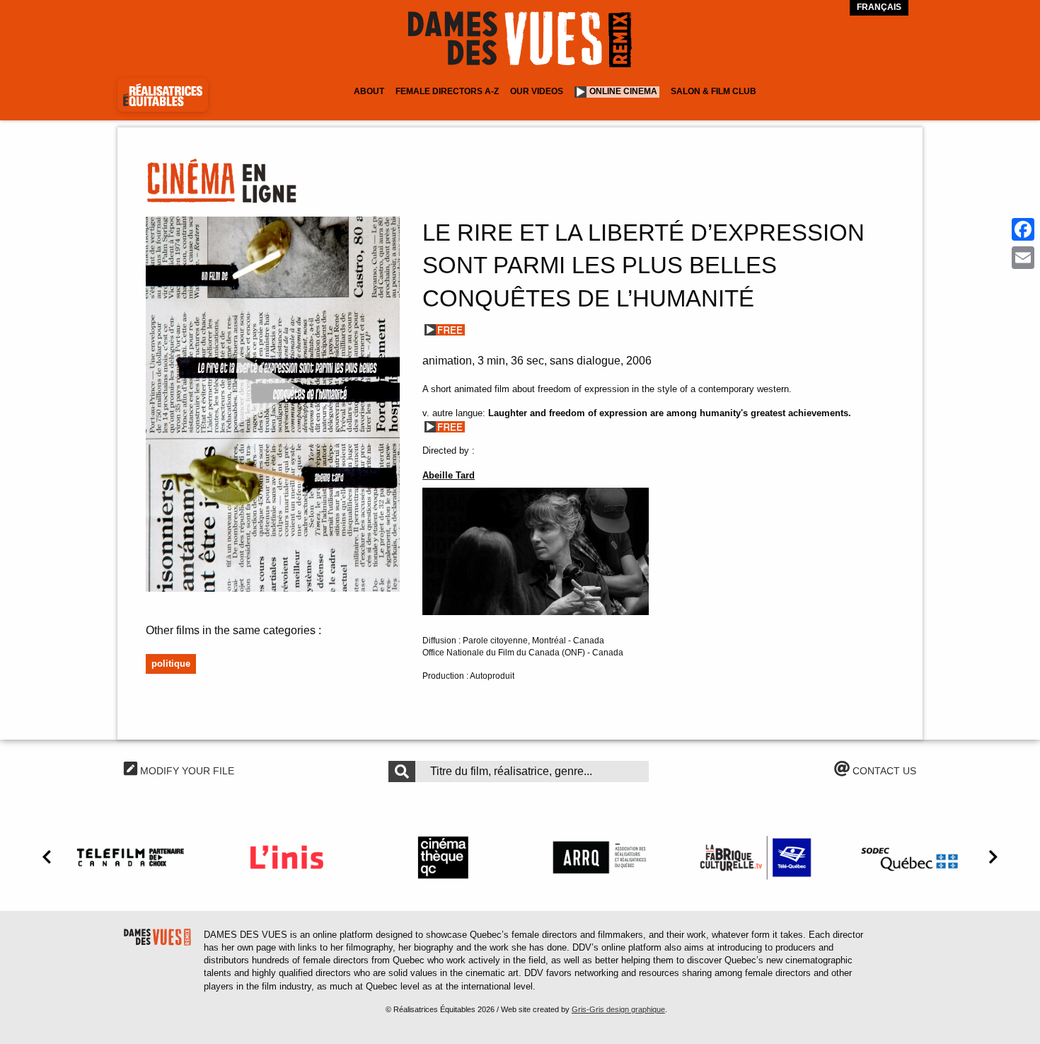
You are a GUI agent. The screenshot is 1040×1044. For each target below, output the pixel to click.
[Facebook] (1023, 229)
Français (879, 7)
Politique (170, 663)
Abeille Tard (448, 475)
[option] (130, 857)
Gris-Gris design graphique (618, 1009)
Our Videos (536, 91)
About (369, 91)
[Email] (1023, 257)
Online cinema (623, 91)
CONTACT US (883, 770)
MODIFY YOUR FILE (185, 770)
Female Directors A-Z (447, 91)
